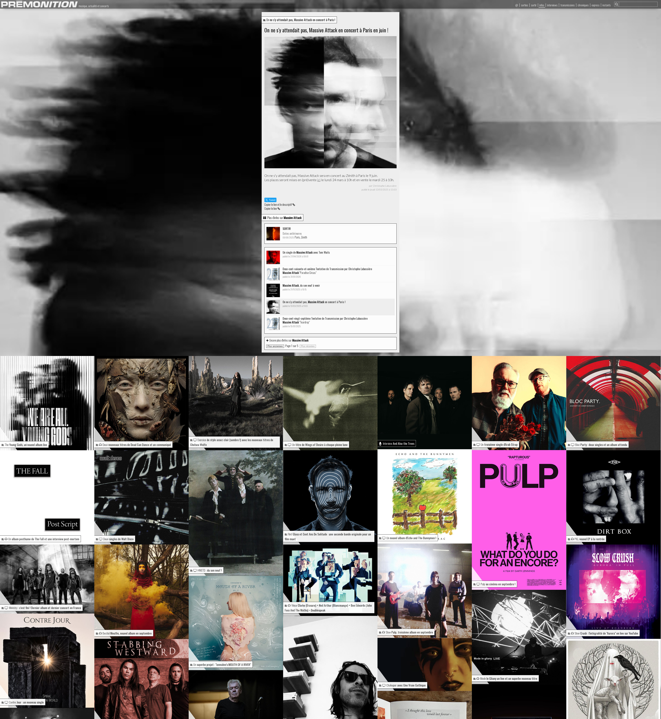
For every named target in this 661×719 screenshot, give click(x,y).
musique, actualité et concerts (94, 6)
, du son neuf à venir (301, 287)
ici (319, 180)
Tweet (272, 200)
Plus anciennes (275, 346)
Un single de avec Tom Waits (306, 254)
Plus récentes (308, 346)
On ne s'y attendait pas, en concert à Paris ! (314, 304)
